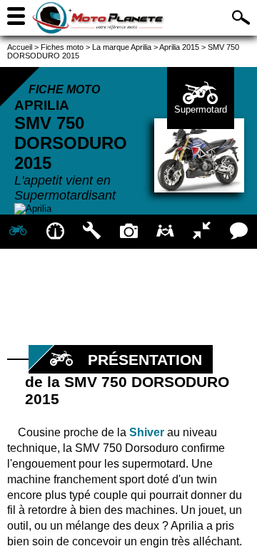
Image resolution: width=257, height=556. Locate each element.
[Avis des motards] (239, 232)
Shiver (146, 432)
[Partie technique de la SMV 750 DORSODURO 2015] (92, 232)
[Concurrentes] (201, 232)
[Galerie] (128, 232)
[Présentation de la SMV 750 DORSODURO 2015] (18, 232)
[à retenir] (54, 232)
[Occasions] (165, 232)
